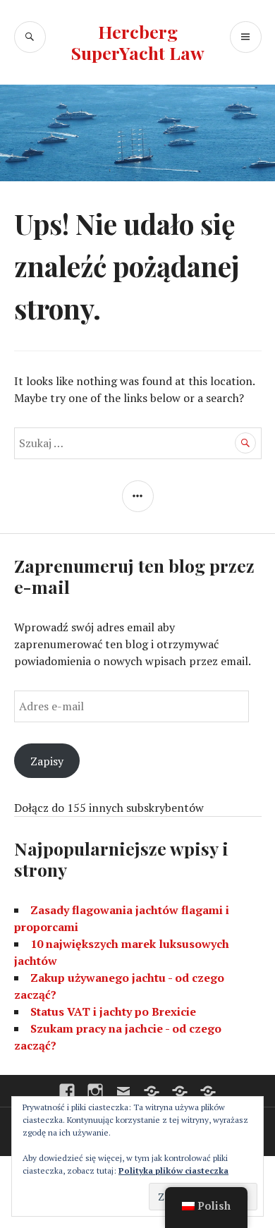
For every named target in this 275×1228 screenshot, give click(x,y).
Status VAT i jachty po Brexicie (113, 1011)
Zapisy (46, 761)
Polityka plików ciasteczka (173, 1170)
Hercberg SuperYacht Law (137, 42)
